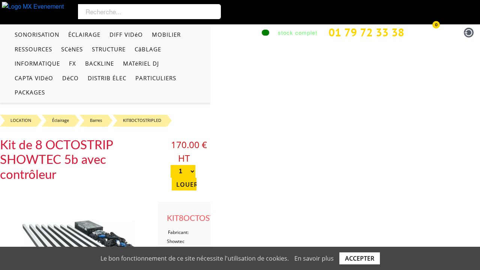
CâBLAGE (148, 49)
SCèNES (72, 49)
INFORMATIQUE (37, 63)
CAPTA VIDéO (34, 78)
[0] (428, 31)
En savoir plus (314, 258)
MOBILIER (166, 34)
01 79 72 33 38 (366, 32)
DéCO (70, 78)
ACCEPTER (359, 258)
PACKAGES (30, 92)
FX (72, 63)
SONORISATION (37, 34)
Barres (96, 120)
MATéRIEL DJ (141, 63)
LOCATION (20, 120)
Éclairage (60, 120)
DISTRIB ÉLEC (107, 78)
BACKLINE (99, 63)
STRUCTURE (109, 49)
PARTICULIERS (155, 78)
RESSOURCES (33, 49)
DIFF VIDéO (126, 34)
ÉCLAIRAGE (84, 34)
